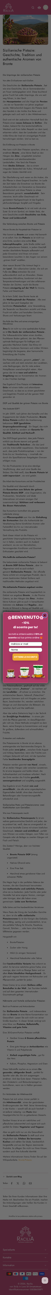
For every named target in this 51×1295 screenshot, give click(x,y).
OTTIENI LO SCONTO (25, 657)
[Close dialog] (44, 615)
